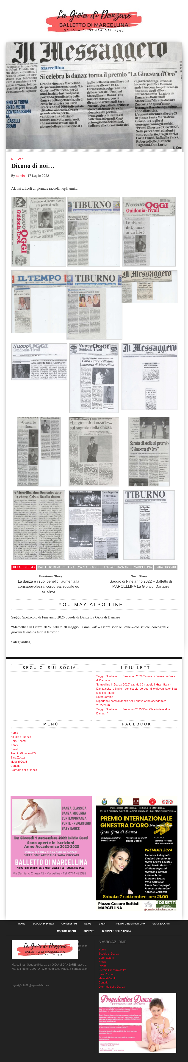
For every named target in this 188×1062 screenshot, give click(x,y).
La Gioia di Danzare (116, 567)
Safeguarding (20, 642)
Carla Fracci (88, 567)
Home (14, 732)
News (14, 745)
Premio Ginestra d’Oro (24, 753)
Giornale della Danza (24, 770)
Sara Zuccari (165, 567)
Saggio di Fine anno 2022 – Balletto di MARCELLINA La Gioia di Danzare (141, 583)
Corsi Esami (18, 741)
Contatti (15, 765)
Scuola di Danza (21, 737)
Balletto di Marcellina (56, 567)
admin (20, 175)
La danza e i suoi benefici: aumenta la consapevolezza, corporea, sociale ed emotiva (48, 586)
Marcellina (143, 567)
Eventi (14, 749)
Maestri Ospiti (19, 761)
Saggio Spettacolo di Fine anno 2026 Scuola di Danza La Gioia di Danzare (65, 617)
